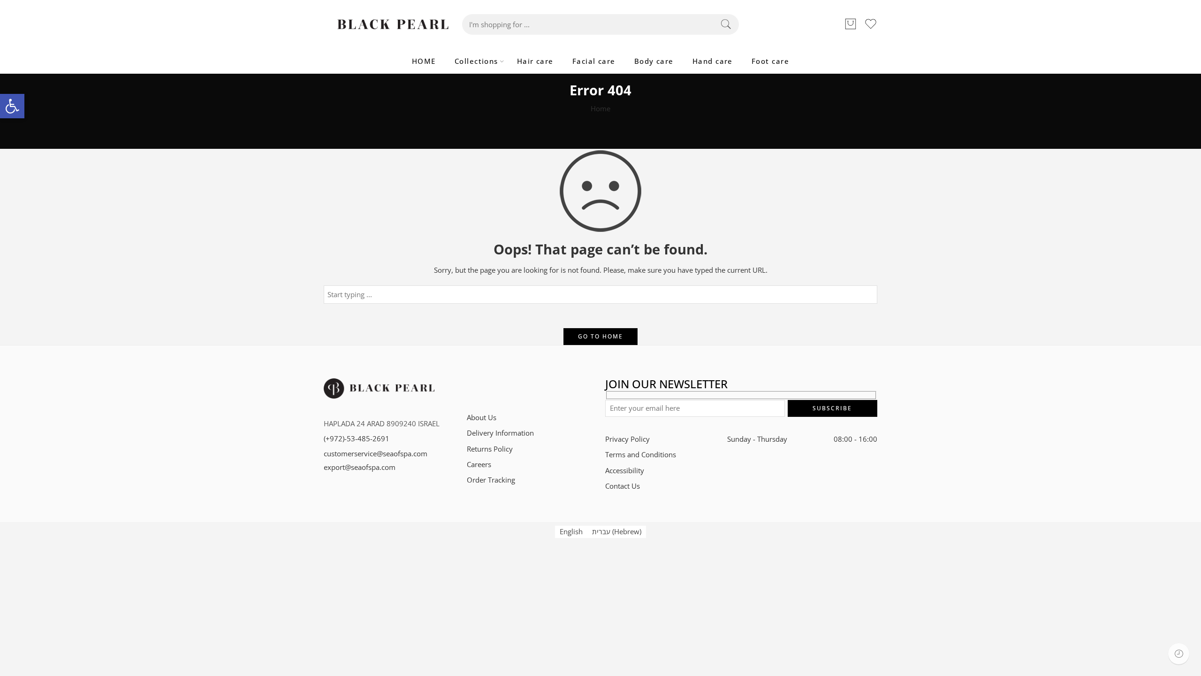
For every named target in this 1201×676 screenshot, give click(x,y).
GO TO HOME (600, 336)
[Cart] (850, 24)
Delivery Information (500, 433)
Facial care (594, 61)
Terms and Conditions (640, 454)
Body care (654, 61)
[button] (12, 106)
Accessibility (624, 470)
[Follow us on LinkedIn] (519, 387)
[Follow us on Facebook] (486, 387)
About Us (481, 417)
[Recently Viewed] (1178, 653)
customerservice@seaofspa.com (375, 453)
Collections (476, 61)
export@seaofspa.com (359, 467)
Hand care (712, 61)
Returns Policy (490, 449)
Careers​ (479, 464)
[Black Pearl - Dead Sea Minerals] (393, 24)
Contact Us (622, 486)
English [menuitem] (571, 531)
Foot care (770, 61)
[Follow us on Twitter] (470, 387)
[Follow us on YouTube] (536, 387)
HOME (424, 61)
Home (600, 108)
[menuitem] (571, 532)
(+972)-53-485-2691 (356, 438)
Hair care (535, 61)
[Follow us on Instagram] (503, 387)
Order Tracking (491, 480)
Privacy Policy (627, 439)
